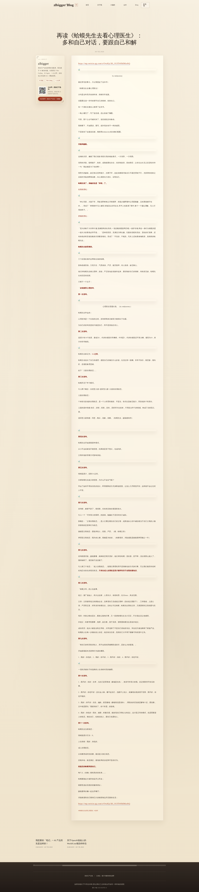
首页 (87, 5)
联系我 (144, 5)
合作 (125, 5)
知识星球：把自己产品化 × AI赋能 (50, 99)
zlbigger (39, 847)
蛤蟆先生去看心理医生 (86, 810)
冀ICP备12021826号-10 (99, 887)
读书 (96, 810)
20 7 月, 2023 (99, 51)
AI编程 (112, 5)
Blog (136, 5)
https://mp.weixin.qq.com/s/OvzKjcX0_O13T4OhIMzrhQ (104, 63)
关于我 (99, 5)
